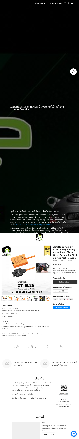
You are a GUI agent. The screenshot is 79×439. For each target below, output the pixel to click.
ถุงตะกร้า (61, 348)
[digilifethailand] (39, 237)
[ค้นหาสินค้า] (73, 71)
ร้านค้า (55, 260)
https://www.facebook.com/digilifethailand (33, 224)
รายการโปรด (47, 348)
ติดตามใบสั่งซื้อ (32, 348)
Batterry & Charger (66, 260)
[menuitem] (73, 242)
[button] (60, 291)
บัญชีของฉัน (17, 348)
